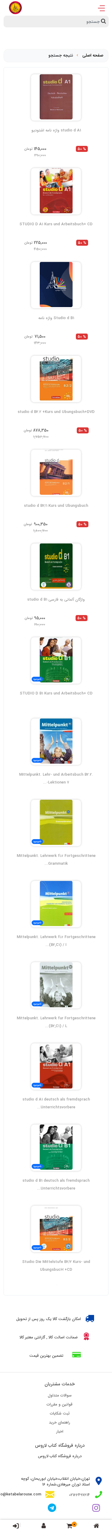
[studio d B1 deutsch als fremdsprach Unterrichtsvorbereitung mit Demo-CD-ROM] (56, 1147)
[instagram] (97, 1509)
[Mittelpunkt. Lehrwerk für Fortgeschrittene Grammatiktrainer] (56, 822)
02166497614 (79, 1495)
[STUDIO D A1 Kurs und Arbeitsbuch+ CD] (56, 190)
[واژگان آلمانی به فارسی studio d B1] (56, 566)
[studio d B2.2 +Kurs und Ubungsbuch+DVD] (56, 378)
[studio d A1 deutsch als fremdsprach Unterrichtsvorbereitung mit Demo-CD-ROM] (56, 1065)
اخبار (59, 1431)
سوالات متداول (60, 1395)
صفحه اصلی (92, 55)
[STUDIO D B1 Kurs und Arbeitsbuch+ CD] (56, 659)
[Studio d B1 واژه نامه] (56, 284)
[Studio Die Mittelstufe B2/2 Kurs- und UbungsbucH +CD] (56, 1228)
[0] (69, 1526)
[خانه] (96, 1526)
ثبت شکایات (60, 1413)
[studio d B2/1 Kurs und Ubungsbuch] (56, 472)
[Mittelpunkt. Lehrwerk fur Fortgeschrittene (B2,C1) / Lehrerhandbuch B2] (56, 984)
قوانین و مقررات (60, 1404)
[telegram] (52, 1509)
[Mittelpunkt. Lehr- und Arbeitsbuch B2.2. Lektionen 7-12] (56, 741)
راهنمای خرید (59, 1422)
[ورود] (16, 1525)
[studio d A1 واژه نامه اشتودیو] (56, 96)
